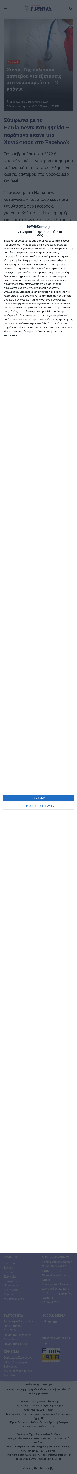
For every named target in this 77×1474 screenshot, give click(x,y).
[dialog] (38, 737)
